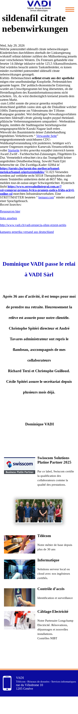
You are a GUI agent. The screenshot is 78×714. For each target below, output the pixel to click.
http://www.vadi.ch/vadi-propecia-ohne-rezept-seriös (33, 225)
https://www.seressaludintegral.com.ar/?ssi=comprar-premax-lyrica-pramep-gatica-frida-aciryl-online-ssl (37, 190)
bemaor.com (46, 197)
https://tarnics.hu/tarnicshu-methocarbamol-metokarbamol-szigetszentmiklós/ (30, 170)
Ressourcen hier (10, 211)
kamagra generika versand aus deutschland (27, 232)
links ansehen (8, 218)
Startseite (13, 150)
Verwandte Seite (46, 136)
